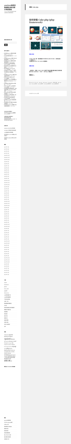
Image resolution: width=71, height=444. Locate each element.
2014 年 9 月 (6, 207)
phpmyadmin (7, 350)
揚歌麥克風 (6, 428)
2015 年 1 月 (6, 199)
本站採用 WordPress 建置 (34, 93)
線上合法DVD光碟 (7, 435)
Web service (6, 293)
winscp (9, 353)
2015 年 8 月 (6, 188)
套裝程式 (13, 356)
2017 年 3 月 (6, 149)
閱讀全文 (32, 75)
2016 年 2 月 (6, 176)
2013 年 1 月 (6, 239)
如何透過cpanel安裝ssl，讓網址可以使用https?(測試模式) (10, 71)
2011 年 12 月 (6, 257)
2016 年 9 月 (6, 161)
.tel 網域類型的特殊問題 (8, 132)
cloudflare (10, 336)
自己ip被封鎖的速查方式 (8, 55)
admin (41, 82)
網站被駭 (6, 358)
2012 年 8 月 (6, 247)
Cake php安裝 (34, 83)
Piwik (12, 350)
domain (11, 341)
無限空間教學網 (7, 432)
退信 (11, 360)
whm (13, 351)
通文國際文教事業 (7, 437)
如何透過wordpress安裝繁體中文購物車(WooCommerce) (10, 80)
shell (5, 351)
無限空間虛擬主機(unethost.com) (7, 118)
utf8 (11, 351)
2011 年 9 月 (6, 264)
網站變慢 (9, 358)
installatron (10, 344)
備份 (11, 356)
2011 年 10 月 (6, 262)
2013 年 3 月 (6, 234)
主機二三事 (6, 301)
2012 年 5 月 (6, 251)
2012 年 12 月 (6, 241)
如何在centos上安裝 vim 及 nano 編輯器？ (9, 78)
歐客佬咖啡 (6, 430)
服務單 (8, 357)
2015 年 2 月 (6, 197)
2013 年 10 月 (6, 226)
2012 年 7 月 (6, 249)
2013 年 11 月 (6, 224)
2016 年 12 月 (6, 155)
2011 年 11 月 (6, 260)
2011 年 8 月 (6, 266)
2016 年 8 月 (6, 163)
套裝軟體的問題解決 (8, 303)
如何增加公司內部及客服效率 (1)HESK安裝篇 (9, 98)
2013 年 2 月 (6, 237)
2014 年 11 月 (6, 203)
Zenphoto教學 (7, 356)
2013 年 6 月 (6, 232)
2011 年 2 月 (6, 274)
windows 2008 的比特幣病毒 (9, 128)
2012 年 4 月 (6, 253)
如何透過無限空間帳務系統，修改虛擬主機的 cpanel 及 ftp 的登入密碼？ (10, 90)
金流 (5, 326)
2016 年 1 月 (6, 178)
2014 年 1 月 (6, 222)
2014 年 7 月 (6, 209)
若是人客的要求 (7, 324)
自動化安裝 (6, 322)
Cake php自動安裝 (47, 83)
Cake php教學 (40, 83)
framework (6, 284)
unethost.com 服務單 (11, 112)
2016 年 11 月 (6, 157)
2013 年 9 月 (6, 228)
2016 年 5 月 (6, 170)
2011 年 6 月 (6, 270)
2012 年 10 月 (6, 243)
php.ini (10, 348)
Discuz (13, 339)
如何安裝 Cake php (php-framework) (42, 21)
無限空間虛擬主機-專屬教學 (9, 307)
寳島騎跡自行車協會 (8, 426)
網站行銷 (5, 316)
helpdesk (5, 344)
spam (7, 351)
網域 (14, 357)
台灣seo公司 (6, 424)
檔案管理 (11, 357)
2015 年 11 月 (6, 182)
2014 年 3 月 (6, 218)
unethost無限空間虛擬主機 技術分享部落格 (10, 7)
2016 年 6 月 (6, 168)
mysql (14, 346)
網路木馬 (5, 318)
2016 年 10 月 (6, 159)
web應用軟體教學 (7, 297)
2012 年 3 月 (6, 255)
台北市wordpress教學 (8, 422)
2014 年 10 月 (6, 205)
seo (14, 350)
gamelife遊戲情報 (7, 420)
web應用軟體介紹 (7, 295)
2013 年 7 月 (6, 230)
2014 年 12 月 (6, 201)
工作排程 (5, 357)
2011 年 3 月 (6, 272)
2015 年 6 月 (6, 193)
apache (11, 335)
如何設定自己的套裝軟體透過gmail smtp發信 (9, 64)
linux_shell (6, 288)
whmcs (5, 353)
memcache (10, 346)
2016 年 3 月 (6, 174)
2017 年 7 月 (6, 147)
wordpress (7, 354)
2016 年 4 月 (6, 172)
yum (11, 354)
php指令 (5, 290)
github (5, 286)
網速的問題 (6, 320)
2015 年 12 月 (6, 180)
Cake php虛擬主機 (55, 83)
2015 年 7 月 (6, 191)
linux (13, 344)
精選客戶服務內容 (7, 309)
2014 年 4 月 (6, 216)
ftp (12, 343)
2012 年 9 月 (6, 245)
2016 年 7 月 (6, 165)
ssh (9, 351)
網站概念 (5, 313)
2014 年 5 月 (6, 214)
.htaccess (6, 335)
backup (6, 336)
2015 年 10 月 (6, 184)
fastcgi (5, 343)
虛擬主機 (7, 361)
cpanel (5, 282)
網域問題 (5, 311)
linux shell (6, 346)
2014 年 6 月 (6, 211)
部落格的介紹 (6, 439)
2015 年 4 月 (6, 195)
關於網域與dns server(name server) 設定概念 (9, 69)
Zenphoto (14, 354)
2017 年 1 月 (6, 153)
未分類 (5, 305)
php (7, 348)
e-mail (14, 341)
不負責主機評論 (7, 299)
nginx (5, 348)
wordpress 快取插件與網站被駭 (10, 130)
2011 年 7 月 (6, 268)
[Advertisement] (10, 26)
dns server (6, 341)
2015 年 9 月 (6, 186)
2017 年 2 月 (6, 151)
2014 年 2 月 (6, 220)
